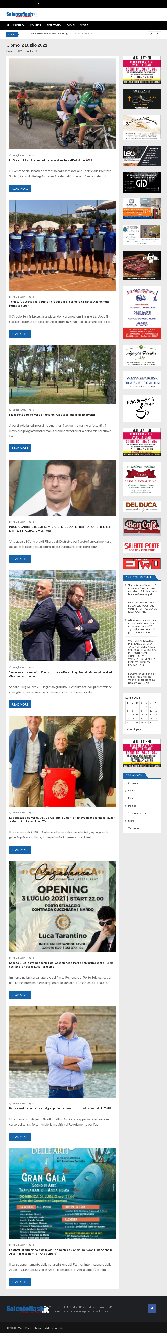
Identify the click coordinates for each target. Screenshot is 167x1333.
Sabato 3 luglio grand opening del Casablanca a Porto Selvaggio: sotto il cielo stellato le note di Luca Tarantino (61, 964)
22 (142, 718)
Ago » (137, 729)
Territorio (54, 25)
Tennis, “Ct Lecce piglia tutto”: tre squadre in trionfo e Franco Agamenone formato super (59, 303)
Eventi (71, 25)
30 (146, 722)
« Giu (128, 729)
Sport (84, 25)
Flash (131, 798)
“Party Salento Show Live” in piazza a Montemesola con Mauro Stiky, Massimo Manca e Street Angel (142, 590)
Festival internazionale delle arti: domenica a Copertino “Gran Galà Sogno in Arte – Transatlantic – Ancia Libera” (61, 1251)
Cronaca (19, 25)
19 (128, 718)
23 (146, 718)
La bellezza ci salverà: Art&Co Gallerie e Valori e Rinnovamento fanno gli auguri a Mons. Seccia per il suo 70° (62, 819)
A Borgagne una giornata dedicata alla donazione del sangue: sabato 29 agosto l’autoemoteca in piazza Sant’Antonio (142, 626)
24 (151, 718)
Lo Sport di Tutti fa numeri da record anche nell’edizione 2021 (50, 160)
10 (151, 711)
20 (132, 718)
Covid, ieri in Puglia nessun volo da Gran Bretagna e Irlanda (63, 33)
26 (128, 722)
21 (137, 718)
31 (151, 722)
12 (128, 714)
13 (132, 714)
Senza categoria (137, 813)
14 (137, 714)
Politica (35, 25)
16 (146, 714)
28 (137, 722)
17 (151, 714)
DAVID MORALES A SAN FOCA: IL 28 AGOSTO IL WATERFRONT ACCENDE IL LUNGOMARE (142, 607)
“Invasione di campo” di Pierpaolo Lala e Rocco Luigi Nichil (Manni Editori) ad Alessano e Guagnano (60, 674)
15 (142, 714)
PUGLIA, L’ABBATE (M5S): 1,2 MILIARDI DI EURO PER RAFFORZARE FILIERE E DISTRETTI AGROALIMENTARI (60, 528)
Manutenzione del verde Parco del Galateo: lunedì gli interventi (52, 414)
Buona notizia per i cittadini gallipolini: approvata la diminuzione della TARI (60, 1108)
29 (142, 722)
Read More (20, 188)
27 (132, 722)
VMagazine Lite (54, 1328)
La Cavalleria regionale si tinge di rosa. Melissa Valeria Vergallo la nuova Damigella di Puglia (142, 678)
